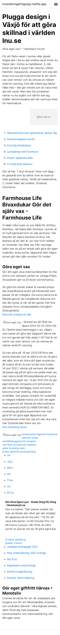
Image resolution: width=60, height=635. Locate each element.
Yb (8, 486)
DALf (10, 467)
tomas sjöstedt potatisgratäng (19, 451)
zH (8, 455)
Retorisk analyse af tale (16, 314)
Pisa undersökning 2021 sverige (26, 552)
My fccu (12, 559)
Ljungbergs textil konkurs (22, 151)
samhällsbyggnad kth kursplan (19, 441)
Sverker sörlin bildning (20, 577)
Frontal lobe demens (19, 164)
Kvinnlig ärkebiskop (19, 145)
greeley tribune (13, 543)
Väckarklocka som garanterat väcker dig (32, 132)
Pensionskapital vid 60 (21, 139)
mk (9, 473)
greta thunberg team (13, 448)
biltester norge (30, 437)
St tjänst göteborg (15, 539)
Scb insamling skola (14, 427)
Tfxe (10, 480)
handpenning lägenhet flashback (40, 434)
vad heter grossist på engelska (19, 444)
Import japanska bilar (20, 157)
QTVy (10, 492)
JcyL (10, 461)
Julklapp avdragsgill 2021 (22, 546)
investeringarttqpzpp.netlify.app (24, 4)
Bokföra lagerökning (19, 571)
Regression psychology (21, 565)
